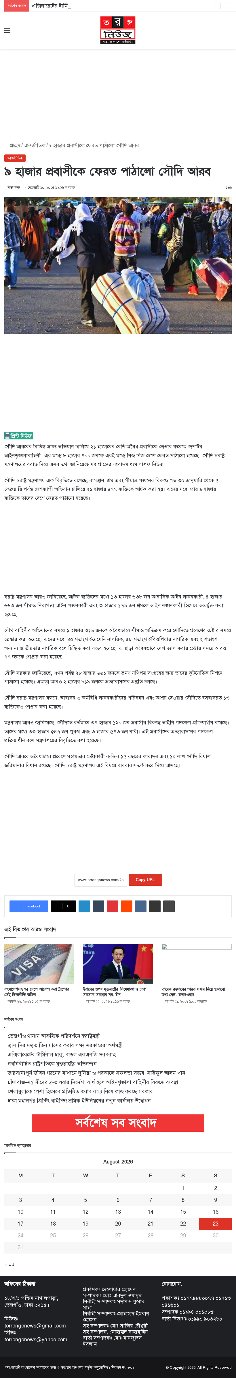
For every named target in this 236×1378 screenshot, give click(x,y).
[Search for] (229, 32)
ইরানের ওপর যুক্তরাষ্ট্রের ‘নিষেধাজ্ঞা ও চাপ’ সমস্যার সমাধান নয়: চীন (114, 992)
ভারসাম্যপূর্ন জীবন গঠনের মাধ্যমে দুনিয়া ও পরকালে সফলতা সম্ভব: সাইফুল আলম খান (96, 1073)
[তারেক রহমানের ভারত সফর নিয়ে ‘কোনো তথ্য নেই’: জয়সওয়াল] (197, 963)
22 (183, 1224)
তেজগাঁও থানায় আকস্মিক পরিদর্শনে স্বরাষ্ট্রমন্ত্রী (54, 1036)
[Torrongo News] (118, 30)
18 (53, 1224)
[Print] (169, 906)
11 (53, 1212)
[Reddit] (126, 906)
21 (150, 1224)
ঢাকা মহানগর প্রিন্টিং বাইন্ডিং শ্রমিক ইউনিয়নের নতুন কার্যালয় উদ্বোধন (79, 1100)
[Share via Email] (155, 906)
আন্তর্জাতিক (34, 145)
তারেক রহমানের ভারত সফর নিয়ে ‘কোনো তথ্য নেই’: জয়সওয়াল (193, 992)
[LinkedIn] (84, 906)
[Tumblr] (98, 906)
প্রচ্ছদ (14, 145)
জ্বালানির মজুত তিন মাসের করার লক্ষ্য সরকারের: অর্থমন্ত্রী (65, 1045)
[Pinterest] (112, 906)
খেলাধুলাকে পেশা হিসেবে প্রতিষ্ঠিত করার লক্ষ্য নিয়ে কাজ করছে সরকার (80, 1091)
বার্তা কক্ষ (14, 187)
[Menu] (7, 32)
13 (118, 1212)
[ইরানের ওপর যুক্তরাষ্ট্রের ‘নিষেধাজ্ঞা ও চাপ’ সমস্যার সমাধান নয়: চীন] (118, 963)
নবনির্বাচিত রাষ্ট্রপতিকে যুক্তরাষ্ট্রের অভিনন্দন (52, 1063)
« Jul (10, 1264)
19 (85, 1224)
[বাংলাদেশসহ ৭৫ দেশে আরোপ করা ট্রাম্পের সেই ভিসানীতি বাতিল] (39, 963)
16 (215, 1212)
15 (183, 1212)
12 (85, 1212)
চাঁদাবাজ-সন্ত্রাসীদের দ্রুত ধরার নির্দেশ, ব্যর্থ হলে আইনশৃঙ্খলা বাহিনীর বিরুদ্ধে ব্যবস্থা (93, 1082)
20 (118, 1224)
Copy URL (145, 880)
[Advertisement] (118, 93)
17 (20, 1224)
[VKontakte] (140, 906)
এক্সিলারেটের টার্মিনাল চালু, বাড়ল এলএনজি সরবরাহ (84, 6)
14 (150, 1212)
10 (20, 1212)
